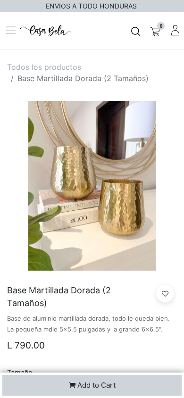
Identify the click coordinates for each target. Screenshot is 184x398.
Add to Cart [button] (95, 385)
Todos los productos (44, 67)
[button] (165, 293)
